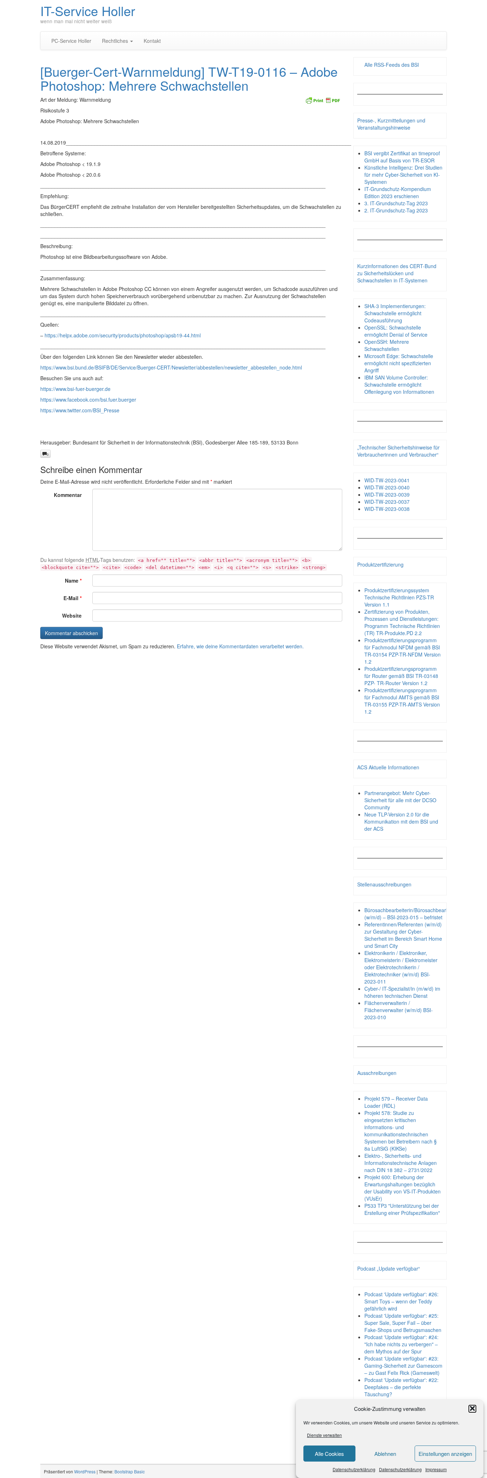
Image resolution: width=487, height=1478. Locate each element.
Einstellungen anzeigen (445, 1453)
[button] (472, 1408)
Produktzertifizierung (380, 564)
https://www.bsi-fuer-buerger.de (75, 388)
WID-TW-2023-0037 (387, 501)
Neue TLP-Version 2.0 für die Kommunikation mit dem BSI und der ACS (401, 821)
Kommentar (68, 494)
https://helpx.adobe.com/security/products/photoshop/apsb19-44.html (123, 335)
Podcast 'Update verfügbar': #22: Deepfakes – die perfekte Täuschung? (401, 1387)
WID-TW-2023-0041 (387, 480)
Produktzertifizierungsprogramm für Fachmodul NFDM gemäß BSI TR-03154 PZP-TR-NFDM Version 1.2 (402, 651)
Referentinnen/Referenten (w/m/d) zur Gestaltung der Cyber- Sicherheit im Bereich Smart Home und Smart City (403, 935)
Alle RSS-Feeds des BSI (391, 64)
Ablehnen (385, 1453)
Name (73, 580)
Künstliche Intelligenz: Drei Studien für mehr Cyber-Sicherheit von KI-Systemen (403, 174)
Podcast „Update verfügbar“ (388, 1268)
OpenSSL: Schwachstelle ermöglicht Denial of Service (395, 331)
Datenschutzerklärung (354, 1469)
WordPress (85, 1471)
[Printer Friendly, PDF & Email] (323, 99)
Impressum (436, 1469)
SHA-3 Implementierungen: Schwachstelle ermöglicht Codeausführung (395, 313)
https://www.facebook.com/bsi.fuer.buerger (88, 399)
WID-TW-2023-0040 (387, 487)
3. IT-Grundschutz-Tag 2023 (396, 203)
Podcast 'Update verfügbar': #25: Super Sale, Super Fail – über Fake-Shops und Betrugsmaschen (402, 1322)
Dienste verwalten (324, 1435)
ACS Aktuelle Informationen (388, 767)
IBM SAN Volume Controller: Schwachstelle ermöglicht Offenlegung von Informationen (399, 384)
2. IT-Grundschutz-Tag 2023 (396, 210)
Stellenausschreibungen (384, 884)
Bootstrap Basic (129, 1471)
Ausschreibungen (376, 1072)
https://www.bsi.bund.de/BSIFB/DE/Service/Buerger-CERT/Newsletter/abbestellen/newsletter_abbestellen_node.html (171, 367)
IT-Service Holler (87, 10)
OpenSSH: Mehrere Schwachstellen (386, 345)
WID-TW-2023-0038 (387, 508)
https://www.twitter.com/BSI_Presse (79, 410)
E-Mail (72, 598)
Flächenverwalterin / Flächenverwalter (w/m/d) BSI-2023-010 (398, 1010)
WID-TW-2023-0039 (387, 494)
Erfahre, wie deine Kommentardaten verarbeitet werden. (240, 646)
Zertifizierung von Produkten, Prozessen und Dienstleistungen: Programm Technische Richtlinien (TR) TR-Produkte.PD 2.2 (402, 622)
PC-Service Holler (71, 40)
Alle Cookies (329, 1453)
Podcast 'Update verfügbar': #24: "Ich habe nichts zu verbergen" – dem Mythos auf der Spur (401, 1344)
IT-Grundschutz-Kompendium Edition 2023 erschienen (397, 192)
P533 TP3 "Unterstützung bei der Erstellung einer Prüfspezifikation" (402, 1209)
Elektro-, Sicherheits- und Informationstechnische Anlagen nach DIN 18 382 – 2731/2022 (400, 1162)
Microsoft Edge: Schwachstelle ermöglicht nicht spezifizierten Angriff (398, 363)
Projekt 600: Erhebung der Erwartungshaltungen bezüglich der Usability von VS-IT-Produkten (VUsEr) (402, 1187)
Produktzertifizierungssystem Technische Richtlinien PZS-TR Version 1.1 (399, 597)
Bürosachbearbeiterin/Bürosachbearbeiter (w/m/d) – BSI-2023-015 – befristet (411, 913)
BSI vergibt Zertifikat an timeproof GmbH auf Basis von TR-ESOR (402, 157)
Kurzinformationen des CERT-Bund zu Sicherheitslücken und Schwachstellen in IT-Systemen (396, 273)
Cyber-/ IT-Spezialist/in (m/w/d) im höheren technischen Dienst (402, 992)
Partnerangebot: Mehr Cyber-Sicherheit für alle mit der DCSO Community (400, 800)
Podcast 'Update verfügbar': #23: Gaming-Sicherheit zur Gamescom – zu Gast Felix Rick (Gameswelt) (403, 1365)
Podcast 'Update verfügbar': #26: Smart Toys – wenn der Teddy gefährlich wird (401, 1301)
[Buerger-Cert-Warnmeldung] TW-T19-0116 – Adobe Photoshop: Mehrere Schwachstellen (189, 78)
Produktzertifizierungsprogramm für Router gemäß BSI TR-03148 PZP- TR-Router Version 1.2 (401, 676)
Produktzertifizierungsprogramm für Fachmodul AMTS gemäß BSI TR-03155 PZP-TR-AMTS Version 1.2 (402, 701)
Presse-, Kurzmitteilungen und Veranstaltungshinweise (391, 124)
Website (72, 615)
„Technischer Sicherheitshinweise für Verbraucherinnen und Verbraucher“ (398, 451)
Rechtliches (115, 40)
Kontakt (152, 40)
